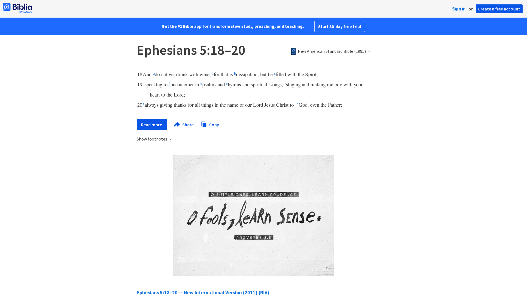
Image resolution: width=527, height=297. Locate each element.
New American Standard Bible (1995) (332, 51)
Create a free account (499, 9)
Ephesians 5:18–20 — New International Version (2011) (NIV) (203, 292)
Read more (152, 124)
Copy (213, 124)
